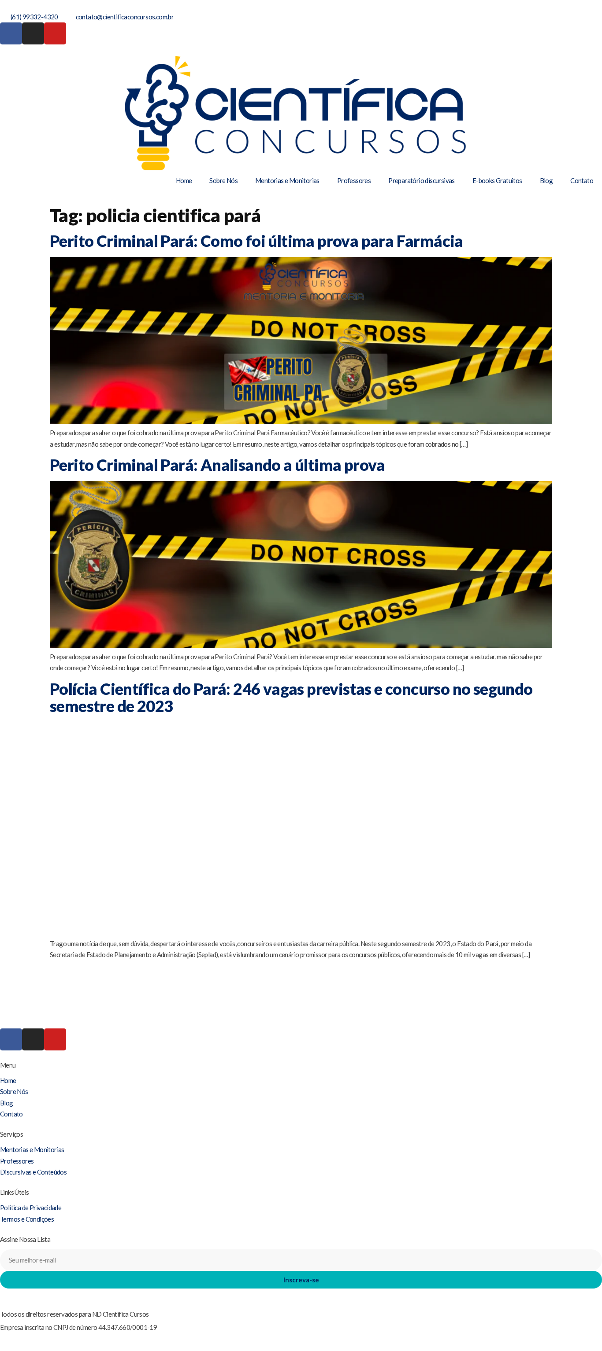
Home (184, 180)
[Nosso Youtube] (55, 33)
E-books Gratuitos (497, 180)
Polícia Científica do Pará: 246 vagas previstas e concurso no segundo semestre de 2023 (291, 697)
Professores (354, 180)
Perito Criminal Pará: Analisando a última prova (217, 464)
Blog (546, 180)
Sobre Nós (223, 180)
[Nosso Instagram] (33, 33)
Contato (581, 180)
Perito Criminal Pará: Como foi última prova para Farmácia (256, 240)
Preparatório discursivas (421, 180)
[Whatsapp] (2, 1294)
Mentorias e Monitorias (287, 180)
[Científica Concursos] (301, 1003)
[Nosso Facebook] (11, 33)
